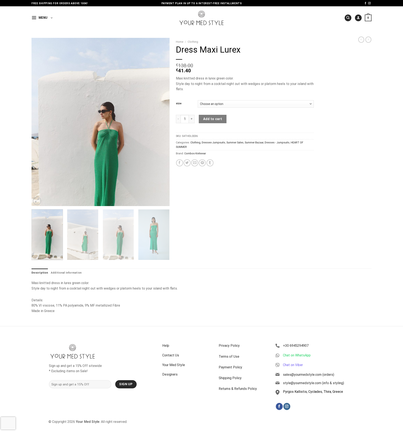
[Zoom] (37, 201)
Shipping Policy (230, 378)
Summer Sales (234, 142)
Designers (170, 374)
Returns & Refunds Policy (238, 389)
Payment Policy (230, 367)
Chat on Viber (293, 365)
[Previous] (39, 122)
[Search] (348, 18)
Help (165, 346)
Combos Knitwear (195, 153)
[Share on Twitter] (187, 162)
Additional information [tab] (66, 272)
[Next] (161, 122)
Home (179, 41)
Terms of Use (229, 357)
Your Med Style (173, 365)
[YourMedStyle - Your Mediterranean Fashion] (201, 17)
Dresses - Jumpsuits (277, 142)
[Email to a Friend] (194, 162)
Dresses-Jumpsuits (213, 142)
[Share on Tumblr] (210, 162)
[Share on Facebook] (179, 162)
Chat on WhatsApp (297, 355)
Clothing (193, 41)
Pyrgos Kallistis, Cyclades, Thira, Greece (313, 392)
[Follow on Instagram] (369, 3)
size (179, 103)
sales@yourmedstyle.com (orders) (308, 375)
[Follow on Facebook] (365, 3)
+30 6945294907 (296, 346)
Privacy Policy (229, 346)
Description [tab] (39, 272)
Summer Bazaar (254, 142)
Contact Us (170, 355)
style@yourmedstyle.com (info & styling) (313, 383)
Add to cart (212, 119)
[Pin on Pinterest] (202, 162)
